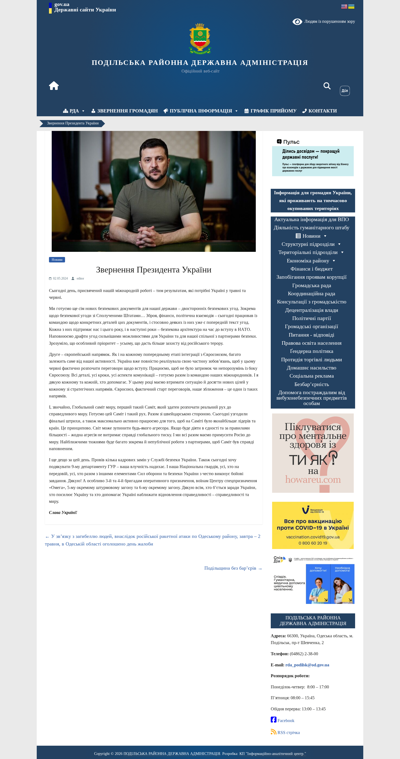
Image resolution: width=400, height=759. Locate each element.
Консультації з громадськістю (311, 302)
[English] (344, 6)
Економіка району (308, 261)
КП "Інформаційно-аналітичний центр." (272, 754)
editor (80, 278)
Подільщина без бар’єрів (233, 568)
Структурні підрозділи (308, 244)
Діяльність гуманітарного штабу (311, 227)
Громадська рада (311, 285)
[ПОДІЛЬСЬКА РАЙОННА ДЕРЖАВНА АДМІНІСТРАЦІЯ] (54, 86)
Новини (57, 260)
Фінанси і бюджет (312, 269)
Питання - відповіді (311, 335)
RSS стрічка (288, 732)
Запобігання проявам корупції (311, 277)
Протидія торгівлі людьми (311, 359)
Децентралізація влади (311, 310)
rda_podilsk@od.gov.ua (307, 665)
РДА (74, 111)
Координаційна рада (311, 293)
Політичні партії (311, 318)
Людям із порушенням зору (328, 21)
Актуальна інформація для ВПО (311, 219)
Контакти (323, 111)
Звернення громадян (127, 111)
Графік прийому (274, 111)
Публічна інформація (201, 111)
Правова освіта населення (311, 343)
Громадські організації (311, 326)
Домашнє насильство (311, 368)
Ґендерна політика (311, 351)
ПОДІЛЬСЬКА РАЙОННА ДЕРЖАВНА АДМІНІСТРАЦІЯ (200, 63)
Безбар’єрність (311, 384)
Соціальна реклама (312, 376)
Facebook (285, 720)
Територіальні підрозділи (308, 252)
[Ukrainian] (351, 6)
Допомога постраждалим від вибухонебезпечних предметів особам (311, 398)
